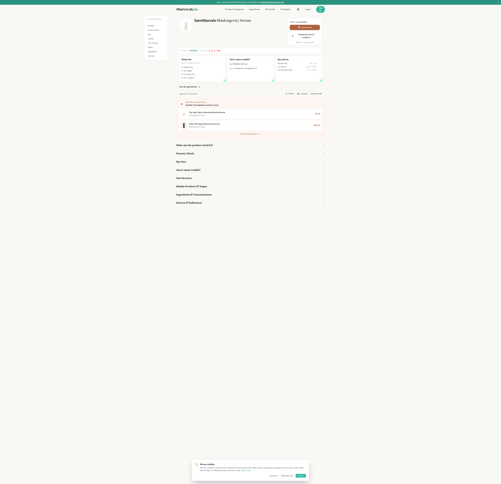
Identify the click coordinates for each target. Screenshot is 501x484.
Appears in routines (188, 94)
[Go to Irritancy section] (273, 80)
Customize (273, 476)
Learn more (246, 470)
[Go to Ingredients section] (321, 80)
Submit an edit (316, 94)
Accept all (301, 476)
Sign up (320, 9)
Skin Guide (270, 9)
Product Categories (234, 9)
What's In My (187, 9)
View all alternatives (249, 134)
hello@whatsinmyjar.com (272, 2)
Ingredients (254, 9)
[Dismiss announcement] (498, 2)
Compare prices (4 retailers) (306, 36)
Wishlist (291, 94)
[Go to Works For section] (225, 80)
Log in (308, 9)
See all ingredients (188, 87)
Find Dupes (285, 9)
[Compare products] (298, 9)
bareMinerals (205, 20)
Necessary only (287, 476)
